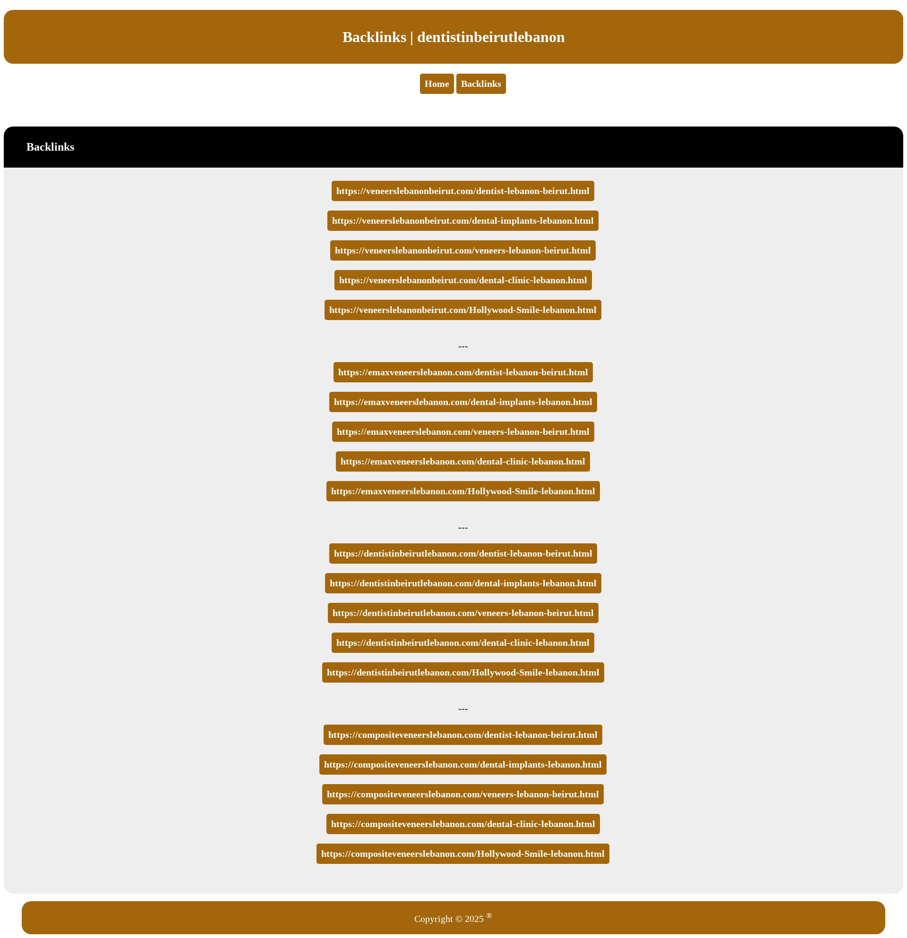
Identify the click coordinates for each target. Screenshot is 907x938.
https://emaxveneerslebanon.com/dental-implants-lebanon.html (463, 402)
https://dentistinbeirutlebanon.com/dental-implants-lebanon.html (463, 583)
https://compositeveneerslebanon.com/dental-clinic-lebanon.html (463, 824)
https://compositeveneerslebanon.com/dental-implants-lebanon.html (463, 764)
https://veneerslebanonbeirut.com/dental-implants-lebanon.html (463, 220)
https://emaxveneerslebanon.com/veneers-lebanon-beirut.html (463, 431)
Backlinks (481, 83)
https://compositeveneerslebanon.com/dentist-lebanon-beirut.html (463, 734)
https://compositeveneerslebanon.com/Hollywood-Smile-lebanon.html (463, 853)
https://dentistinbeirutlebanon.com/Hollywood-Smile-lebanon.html (463, 672)
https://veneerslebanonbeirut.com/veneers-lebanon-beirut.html (463, 250)
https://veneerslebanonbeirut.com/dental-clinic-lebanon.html (463, 280)
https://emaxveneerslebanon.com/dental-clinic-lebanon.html (463, 461)
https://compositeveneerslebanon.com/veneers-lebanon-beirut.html (463, 794)
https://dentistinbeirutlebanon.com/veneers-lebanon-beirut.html (463, 613)
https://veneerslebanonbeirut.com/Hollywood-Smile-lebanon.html (463, 309)
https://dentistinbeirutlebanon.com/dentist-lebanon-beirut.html (463, 553)
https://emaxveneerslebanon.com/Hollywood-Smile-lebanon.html (463, 491)
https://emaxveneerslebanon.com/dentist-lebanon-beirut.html (463, 372)
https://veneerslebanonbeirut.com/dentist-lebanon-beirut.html (463, 191)
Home (437, 83)
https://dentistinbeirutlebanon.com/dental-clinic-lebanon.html (463, 642)
